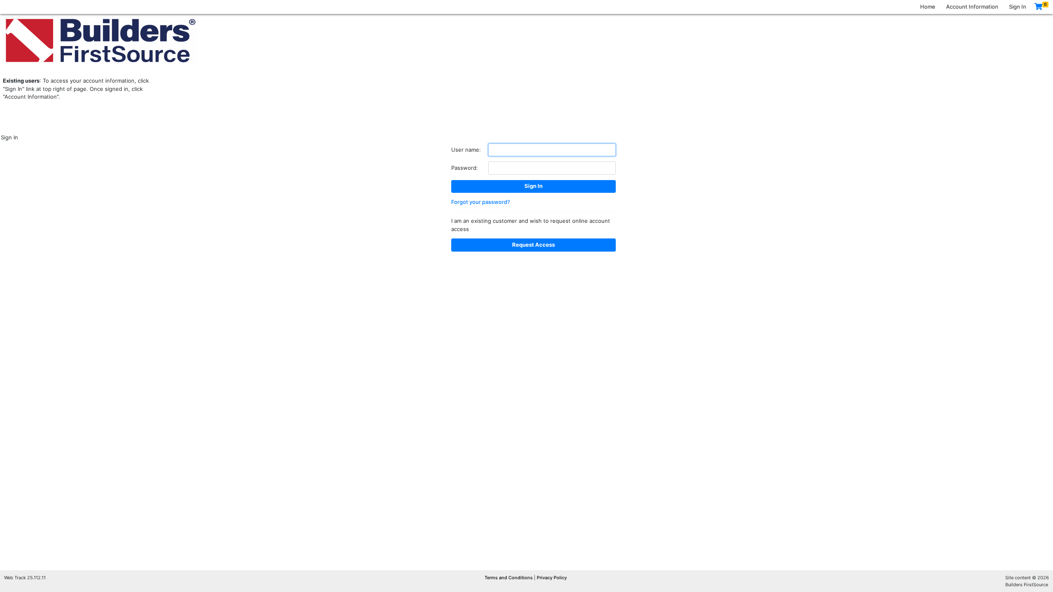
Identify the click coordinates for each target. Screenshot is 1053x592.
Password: (464, 167)
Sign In (1017, 6)
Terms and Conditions (509, 577)
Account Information (972, 6)
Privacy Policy (552, 577)
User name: (466, 149)
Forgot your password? (480, 202)
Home (927, 6)
